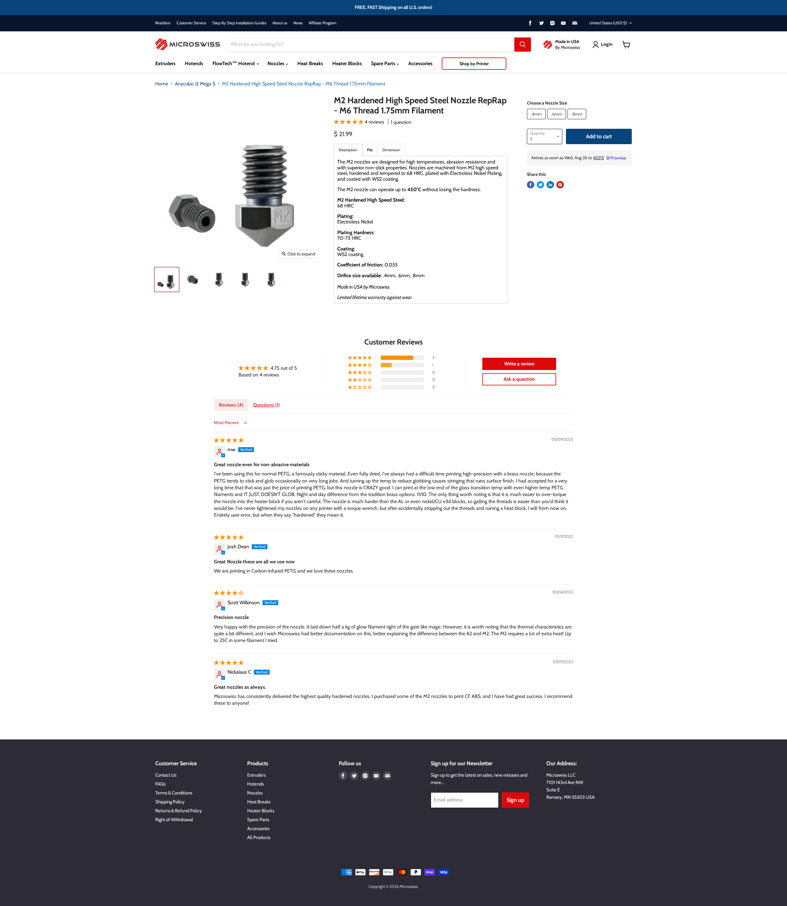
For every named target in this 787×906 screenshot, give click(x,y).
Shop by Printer (474, 63)
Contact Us (165, 775)
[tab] (370, 150)
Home (161, 84)
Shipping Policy (170, 802)
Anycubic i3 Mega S (195, 84)
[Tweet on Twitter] (540, 184)
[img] (228, 440)
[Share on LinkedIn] (550, 184)
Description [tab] (348, 150)
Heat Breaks (310, 63)
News (298, 23)
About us (279, 23)
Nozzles (276, 63)
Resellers (162, 23)
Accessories (420, 63)
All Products (259, 837)
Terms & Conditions (173, 793)
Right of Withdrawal (174, 819)
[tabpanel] (421, 230)
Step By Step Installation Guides (239, 23)
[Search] (522, 44)
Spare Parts (384, 63)
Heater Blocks (347, 63)
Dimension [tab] (391, 150)
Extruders (165, 63)
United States (608, 22)
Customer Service (191, 23)
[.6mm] (557, 121)
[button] (349, 122)
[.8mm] (578, 121)
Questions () (266, 405)
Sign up (515, 800)
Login (606, 44)
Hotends (194, 63)
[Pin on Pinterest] (560, 184)
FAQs (160, 784)
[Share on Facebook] (530, 184)
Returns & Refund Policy (178, 810)
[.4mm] (537, 121)
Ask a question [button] (519, 379)
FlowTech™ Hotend (234, 63)
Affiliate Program (322, 23)
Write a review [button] (519, 364)
